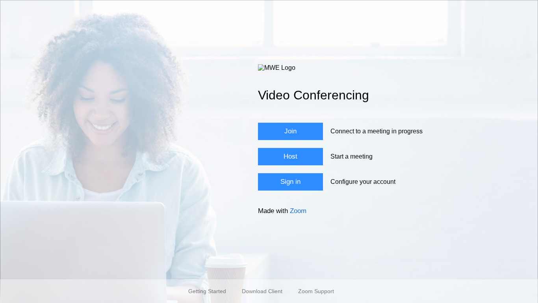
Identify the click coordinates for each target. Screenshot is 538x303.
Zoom (298, 211)
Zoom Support (316, 291)
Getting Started (207, 291)
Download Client (262, 291)
